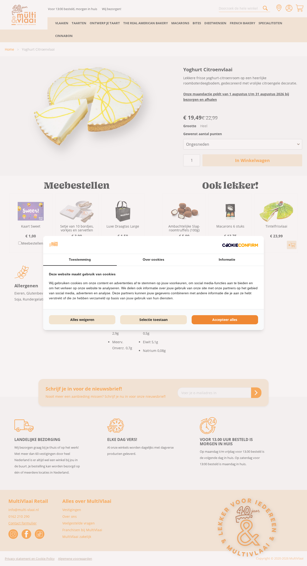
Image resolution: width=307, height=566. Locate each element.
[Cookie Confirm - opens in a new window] (240, 244)
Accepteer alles (224, 319)
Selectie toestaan (153, 319)
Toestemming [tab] (80, 259)
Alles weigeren (82, 319)
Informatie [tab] (227, 259)
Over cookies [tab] (153, 259)
